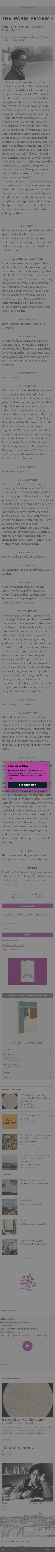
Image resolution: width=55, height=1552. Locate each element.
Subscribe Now (27, 784)
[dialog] (27, 776)
